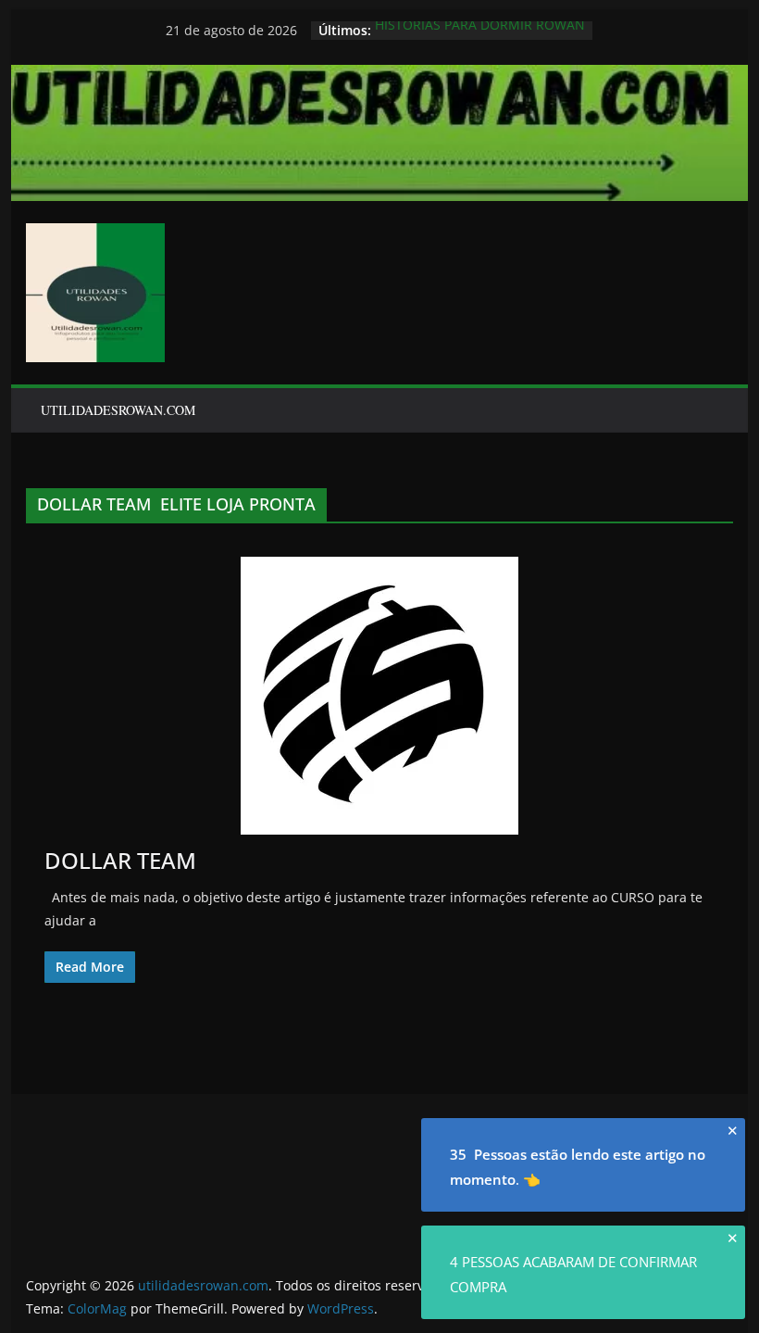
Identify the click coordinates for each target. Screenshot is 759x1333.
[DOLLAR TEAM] (379, 696)
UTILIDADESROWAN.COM (118, 410)
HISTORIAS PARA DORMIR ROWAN (480, 29)
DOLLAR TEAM (120, 860)
